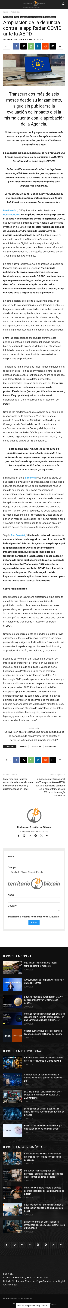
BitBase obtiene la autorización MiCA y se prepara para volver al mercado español (43, 1000)
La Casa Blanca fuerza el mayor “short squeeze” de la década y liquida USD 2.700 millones (43, 1094)
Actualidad (16, 12)
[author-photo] (34, 822)
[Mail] (30, 1245)
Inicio (5, 12)
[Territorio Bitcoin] (34, 4)
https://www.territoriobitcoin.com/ (34, 831)
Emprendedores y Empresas (31, 17)
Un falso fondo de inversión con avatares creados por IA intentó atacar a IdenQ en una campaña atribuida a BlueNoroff (44, 1017)
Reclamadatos (11, 214)
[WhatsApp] (31, 46)
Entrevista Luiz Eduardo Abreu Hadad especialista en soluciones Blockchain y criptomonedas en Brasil (18, 784)
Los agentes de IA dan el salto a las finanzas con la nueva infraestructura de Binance (44, 1111)
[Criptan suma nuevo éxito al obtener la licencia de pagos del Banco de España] (12, 1035)
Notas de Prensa (49, 17)
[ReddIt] (45, 46)
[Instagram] (26, 836)
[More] (60, 46)
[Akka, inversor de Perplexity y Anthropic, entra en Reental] (12, 984)
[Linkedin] (38, 46)
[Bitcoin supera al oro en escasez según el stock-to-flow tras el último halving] (12, 1062)
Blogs (16, 17)
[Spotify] (38, 1245)
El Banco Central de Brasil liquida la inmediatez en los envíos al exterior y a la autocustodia (44, 1224)
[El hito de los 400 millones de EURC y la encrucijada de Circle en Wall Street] (12, 1130)
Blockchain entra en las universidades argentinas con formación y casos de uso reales (43, 1156)
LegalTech (22, 746)
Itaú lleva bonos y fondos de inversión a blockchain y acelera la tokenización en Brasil (43, 1207)
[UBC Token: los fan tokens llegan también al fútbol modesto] (12, 967)
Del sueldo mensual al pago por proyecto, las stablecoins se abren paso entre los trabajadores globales (43, 1173)
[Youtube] (48, 836)
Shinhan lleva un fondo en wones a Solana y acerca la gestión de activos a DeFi (43, 1077)
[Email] (52, 46)
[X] (23, 46)
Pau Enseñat (10, 210)
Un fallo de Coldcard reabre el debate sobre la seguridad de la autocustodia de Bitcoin (44, 1190)
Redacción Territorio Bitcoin (20, 39)
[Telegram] (37, 836)
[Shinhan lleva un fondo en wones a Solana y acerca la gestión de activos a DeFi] (12, 1079)
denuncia (30, 477)
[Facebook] (16, 46)
